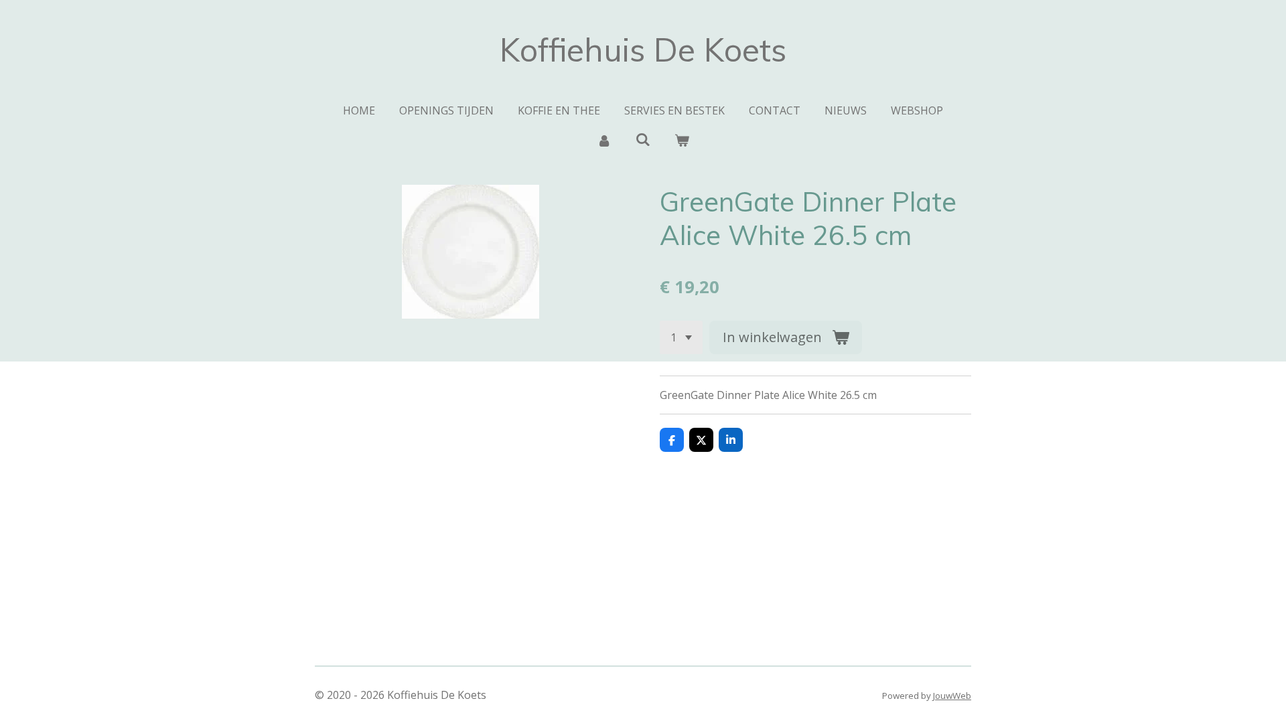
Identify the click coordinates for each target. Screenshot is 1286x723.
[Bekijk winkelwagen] (682, 140)
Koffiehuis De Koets (643, 49)
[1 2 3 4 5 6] (681, 337)
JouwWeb (952, 696)
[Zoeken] (643, 139)
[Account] (603, 140)
